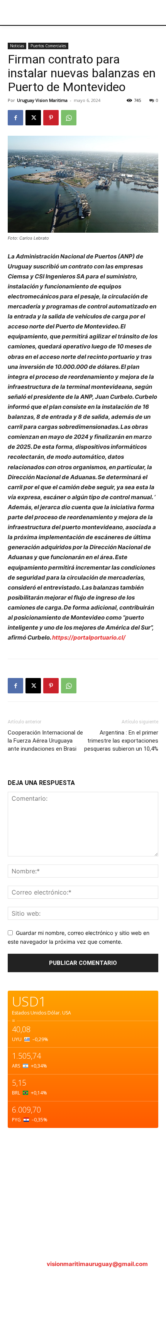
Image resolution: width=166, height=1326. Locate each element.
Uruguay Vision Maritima (42, 100)
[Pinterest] (51, 117)
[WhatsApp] (68, 117)
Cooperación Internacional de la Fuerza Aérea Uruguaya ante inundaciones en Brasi (45, 740)
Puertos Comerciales (48, 45)
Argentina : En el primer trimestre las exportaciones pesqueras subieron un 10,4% (121, 740)
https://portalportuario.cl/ (88, 637)
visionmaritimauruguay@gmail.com (97, 1264)
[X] (33, 117)
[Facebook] (15, 117)
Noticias (17, 45)
